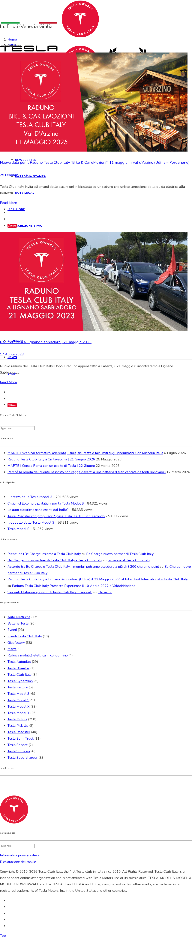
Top (3, 935)
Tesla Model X (19, 706)
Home (12, 39)
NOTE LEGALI (25, 193)
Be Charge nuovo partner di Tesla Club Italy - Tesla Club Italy (55, 560)
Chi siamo (105, 592)
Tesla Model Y (18, 713)
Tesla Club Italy (20, 674)
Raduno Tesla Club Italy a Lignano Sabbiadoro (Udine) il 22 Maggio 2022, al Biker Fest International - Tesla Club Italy (98, 579)
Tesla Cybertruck (20, 681)
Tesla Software (19, 751)
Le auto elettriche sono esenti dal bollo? (38, 510)
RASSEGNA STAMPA (30, 176)
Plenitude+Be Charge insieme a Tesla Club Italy (44, 554)
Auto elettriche (19, 617)
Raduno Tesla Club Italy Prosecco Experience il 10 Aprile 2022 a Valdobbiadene (73, 586)
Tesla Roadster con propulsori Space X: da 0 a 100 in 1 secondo (56, 516)
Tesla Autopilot (19, 661)
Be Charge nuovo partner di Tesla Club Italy (120, 554)
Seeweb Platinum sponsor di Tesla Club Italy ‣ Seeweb (50, 592)
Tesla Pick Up (18, 725)
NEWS (12, 357)
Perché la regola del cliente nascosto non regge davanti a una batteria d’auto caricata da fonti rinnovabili (87, 472)
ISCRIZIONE (16, 209)
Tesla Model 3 (18, 693)
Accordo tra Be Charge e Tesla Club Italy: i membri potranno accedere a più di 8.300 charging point (83, 566)
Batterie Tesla (18, 623)
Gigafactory (16, 642)
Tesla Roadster (19, 732)
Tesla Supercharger (23, 757)
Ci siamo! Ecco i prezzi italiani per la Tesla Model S (46, 503)
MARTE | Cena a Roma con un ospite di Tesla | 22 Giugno (51, 465)
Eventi (12, 629)
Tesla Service (18, 745)
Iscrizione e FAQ (29, 226)
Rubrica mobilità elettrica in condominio (38, 655)
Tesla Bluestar (18, 668)
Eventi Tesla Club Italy (25, 636)
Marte (12, 649)
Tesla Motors (17, 719)
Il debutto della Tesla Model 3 (31, 522)
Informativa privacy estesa (19, 855)
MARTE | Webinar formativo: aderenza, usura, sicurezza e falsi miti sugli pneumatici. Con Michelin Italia (85, 453)
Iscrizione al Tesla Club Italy (129, 560)
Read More (8, 203)
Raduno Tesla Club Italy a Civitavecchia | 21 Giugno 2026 (51, 459)
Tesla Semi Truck (21, 738)
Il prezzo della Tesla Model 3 (30, 497)
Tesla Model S (18, 529)
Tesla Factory (18, 687)
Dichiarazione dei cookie (18, 862)
